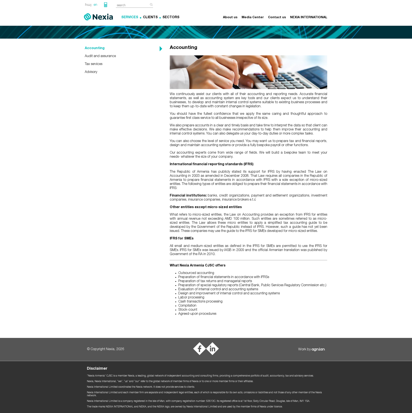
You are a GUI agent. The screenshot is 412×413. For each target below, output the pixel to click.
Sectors (170, 17)
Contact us (277, 17)
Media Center (253, 17)
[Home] (98, 16)
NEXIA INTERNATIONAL (308, 17)
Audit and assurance (100, 56)
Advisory (91, 72)
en (95, 5)
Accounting (95, 48)
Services (129, 17)
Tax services (93, 64)
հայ (88, 5)
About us (230, 17)
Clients (150, 17)
